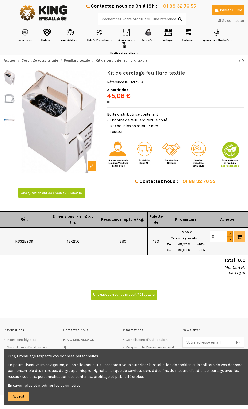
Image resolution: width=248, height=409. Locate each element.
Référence (115, 82)
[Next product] (243, 60)
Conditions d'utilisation (27, 347)
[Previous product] (240, 60)
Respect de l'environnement (150, 347)
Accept (18, 396)
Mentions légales (22, 339)
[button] (25, 35)
